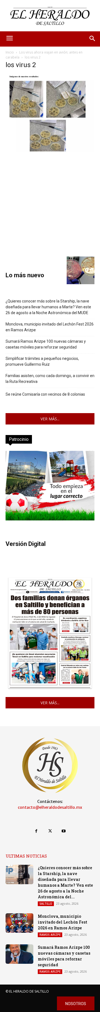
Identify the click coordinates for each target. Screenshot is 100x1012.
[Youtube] (63, 831)
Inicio (10, 52)
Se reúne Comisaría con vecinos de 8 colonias (45, 394)
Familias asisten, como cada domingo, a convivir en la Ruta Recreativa (50, 378)
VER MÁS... (50, 418)
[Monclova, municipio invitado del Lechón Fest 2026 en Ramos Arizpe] (19, 923)
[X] (49, 831)
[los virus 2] (50, 151)
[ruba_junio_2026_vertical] (50, 519)
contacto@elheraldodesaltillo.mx (50, 807)
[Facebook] (36, 831)
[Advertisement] (50, 204)
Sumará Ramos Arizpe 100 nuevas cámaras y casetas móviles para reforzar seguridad (46, 344)
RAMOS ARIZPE (50, 935)
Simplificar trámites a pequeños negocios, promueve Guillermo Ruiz (42, 361)
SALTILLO (45, 904)
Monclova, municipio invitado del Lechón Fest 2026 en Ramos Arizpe (50, 327)
